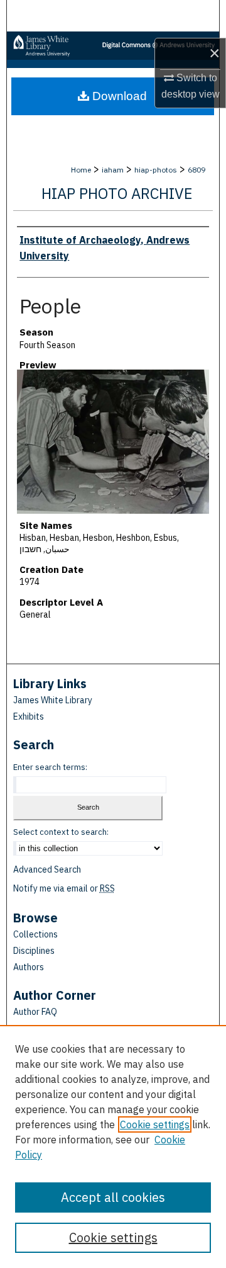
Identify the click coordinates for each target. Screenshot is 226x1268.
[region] (113, 1146)
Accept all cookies (113, 1197)
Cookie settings (155, 1124)
